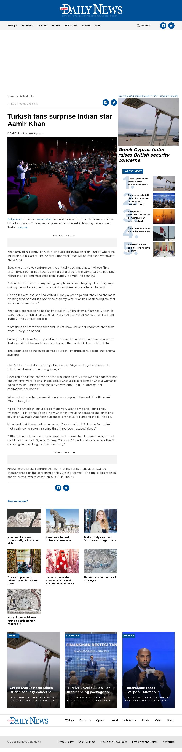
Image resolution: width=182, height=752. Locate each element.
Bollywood (14, 219)
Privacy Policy (66, 742)
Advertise (169, 742)
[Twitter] (171, 25)
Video (158, 720)
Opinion (42, 25)
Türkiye (12, 25)
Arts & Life (70, 25)
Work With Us (87, 742)
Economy (27, 25)
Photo (98, 25)
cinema (23, 227)
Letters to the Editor (144, 742)
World (56, 25)
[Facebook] (163, 25)
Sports (86, 25)
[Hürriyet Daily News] (91, 10)
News (11, 96)
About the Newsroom (114, 742)
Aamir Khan (44, 219)
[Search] (138, 25)
